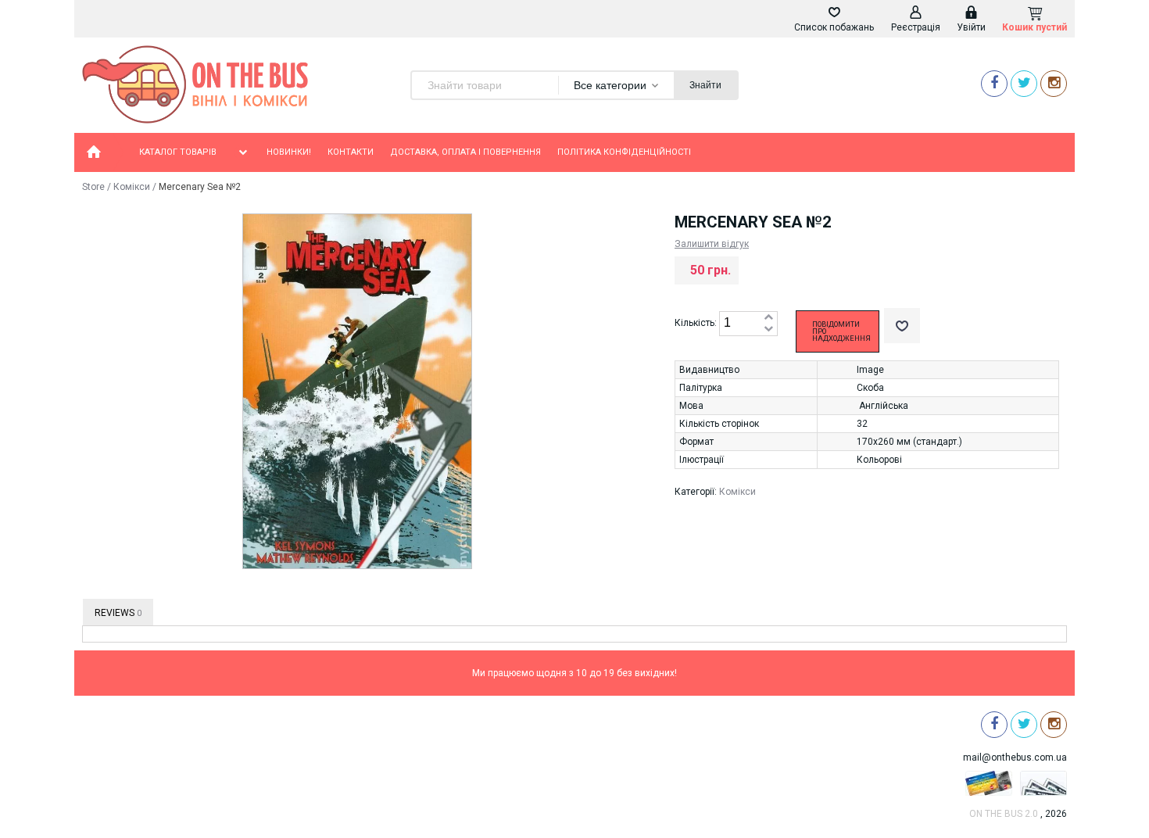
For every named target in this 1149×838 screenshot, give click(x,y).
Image (870, 369)
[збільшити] (768, 318)
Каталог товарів (178, 152)
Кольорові (879, 459)
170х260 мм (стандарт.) (909, 441)
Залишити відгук (712, 243)
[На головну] (93, 152)
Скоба (870, 387)
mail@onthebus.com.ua (1015, 757)
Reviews (118, 612)
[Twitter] (1023, 83)
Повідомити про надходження (841, 331)
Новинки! (289, 152)
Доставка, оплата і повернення (465, 152)
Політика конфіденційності (624, 152)
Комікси (131, 186)
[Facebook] (994, 83)
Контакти (351, 152)
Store (93, 186)
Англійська (883, 405)
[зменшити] (768, 329)
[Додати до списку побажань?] (902, 325)
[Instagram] (1053, 83)
